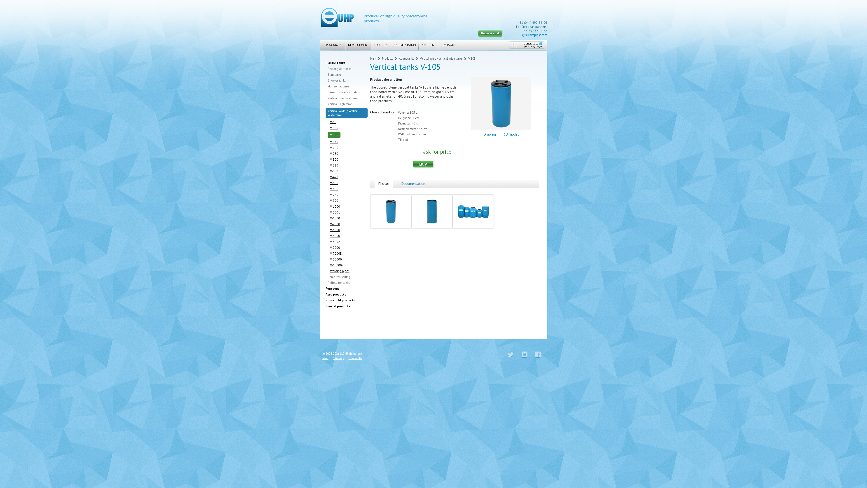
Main (373, 59)
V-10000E (336, 265)
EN (513, 45)
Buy (423, 164)
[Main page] (337, 18)
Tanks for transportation (344, 92)
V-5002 (335, 242)
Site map (338, 358)
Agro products (336, 294)
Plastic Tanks (335, 63)
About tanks (406, 59)
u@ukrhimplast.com (534, 35)
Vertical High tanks (340, 104)
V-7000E (336, 253)
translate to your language (533, 45)
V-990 (334, 201)
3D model (511, 134)
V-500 (334, 183)
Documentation (404, 45)
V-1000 (335, 206)
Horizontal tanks (339, 86)
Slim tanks (334, 75)
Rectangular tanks (339, 69)
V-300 (334, 159)
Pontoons (332, 288)
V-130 (334, 142)
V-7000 (335, 248)
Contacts (447, 45)
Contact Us (355, 358)
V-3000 (335, 230)
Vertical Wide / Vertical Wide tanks (343, 113)
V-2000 (335, 224)
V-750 (334, 195)
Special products (338, 306)
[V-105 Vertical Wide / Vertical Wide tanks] (390, 229)
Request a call (490, 33)
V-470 (334, 177)
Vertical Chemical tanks (343, 98)
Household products (340, 300)
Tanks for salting (339, 277)
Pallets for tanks (339, 283)
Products (333, 45)
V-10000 (336, 259)
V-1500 (335, 218)
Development (358, 45)
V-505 (334, 189)
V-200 (334, 148)
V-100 (334, 128)
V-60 (333, 122)
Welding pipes (340, 271)
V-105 (334, 135)
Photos (383, 183)
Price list (428, 45)
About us (380, 45)
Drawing (489, 134)
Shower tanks (337, 80)
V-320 (334, 165)
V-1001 (335, 212)
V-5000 (335, 236)
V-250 (334, 154)
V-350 (334, 171)
